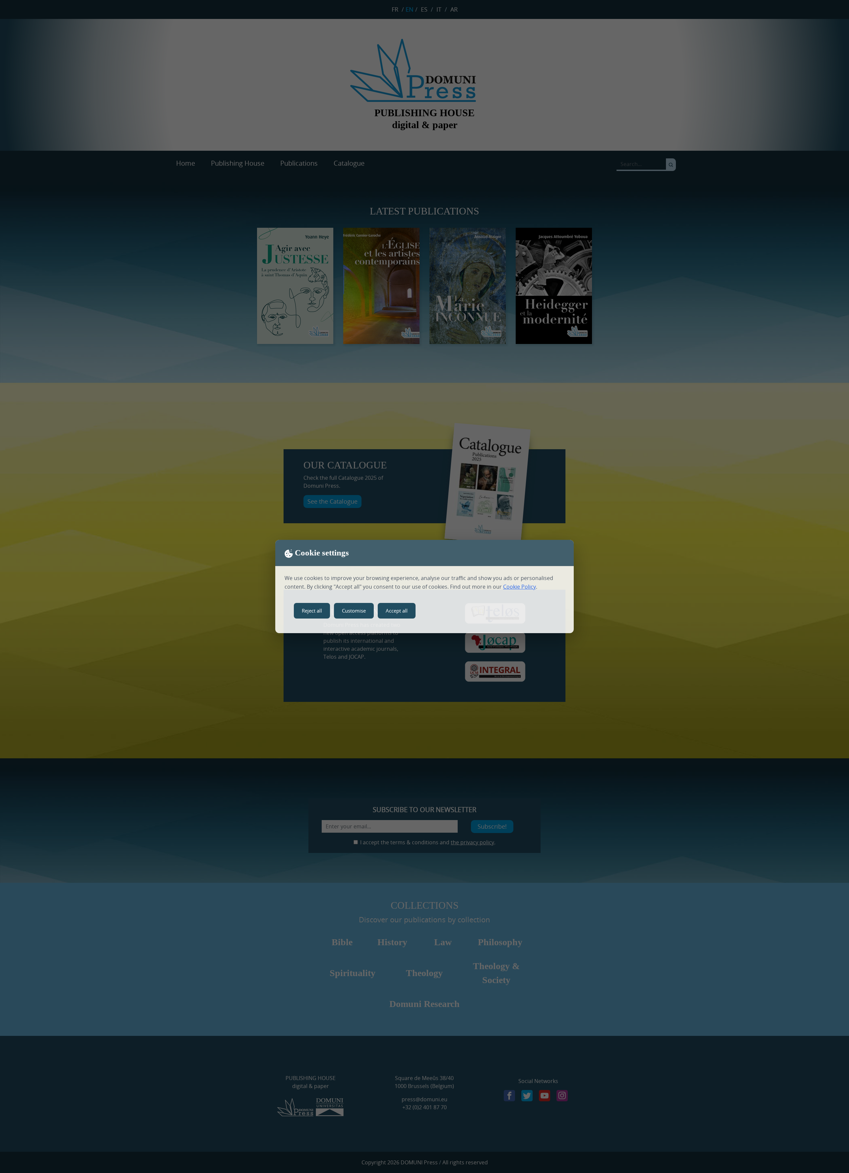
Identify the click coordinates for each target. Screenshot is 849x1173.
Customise (354, 610)
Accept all (397, 610)
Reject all (312, 610)
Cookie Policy (519, 586)
